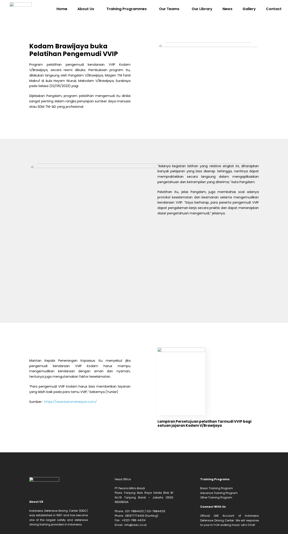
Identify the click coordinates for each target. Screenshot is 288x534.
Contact (273, 8)
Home (61, 8)
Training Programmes (126, 8)
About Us (85, 8)
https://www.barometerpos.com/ (70, 401)
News (227, 8)
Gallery (249, 8)
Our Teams (169, 8)
